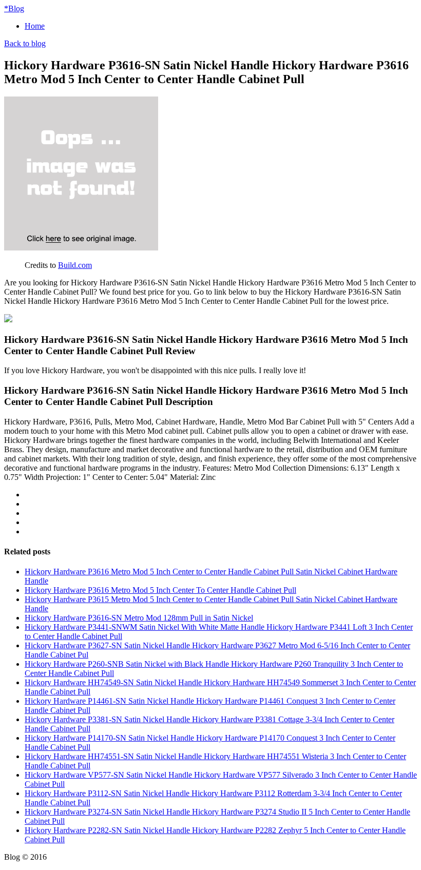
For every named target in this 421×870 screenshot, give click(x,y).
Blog (14, 8)
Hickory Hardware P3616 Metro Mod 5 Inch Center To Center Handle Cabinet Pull (160, 590)
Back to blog (25, 43)
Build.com (75, 265)
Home (35, 26)
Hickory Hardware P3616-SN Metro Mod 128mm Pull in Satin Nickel (139, 617)
